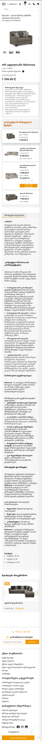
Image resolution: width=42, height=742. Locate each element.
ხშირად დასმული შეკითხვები (14, 713)
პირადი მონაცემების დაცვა (13, 720)
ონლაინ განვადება (10, 710)
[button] (38, 39)
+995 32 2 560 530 (22, 632)
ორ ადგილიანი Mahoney (28, 132)
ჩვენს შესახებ (8, 658)
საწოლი (5, 698)
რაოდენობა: (14, 732)
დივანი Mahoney (26, 193)
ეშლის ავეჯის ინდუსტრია (12, 664)
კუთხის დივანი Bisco (13, 603)
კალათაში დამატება (18, 738)
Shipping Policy (7, 723)
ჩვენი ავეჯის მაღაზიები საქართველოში (18, 667)
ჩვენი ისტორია (8, 661)
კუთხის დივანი (8, 695)
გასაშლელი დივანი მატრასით (14, 692)
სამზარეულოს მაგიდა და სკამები (16, 682)
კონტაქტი (6, 673)
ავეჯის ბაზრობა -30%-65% (21, 15)
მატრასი (5, 701)
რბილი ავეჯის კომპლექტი (13, 689)
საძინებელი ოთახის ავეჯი (13, 685)
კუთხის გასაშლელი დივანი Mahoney (28, 149)
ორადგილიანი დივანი (11, 18)
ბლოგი (5, 670)
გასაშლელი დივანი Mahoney (28, 166)
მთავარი (5, 15)
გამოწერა (32, 642)
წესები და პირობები (10, 716)
